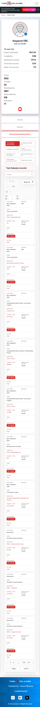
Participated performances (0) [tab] (12, 160)
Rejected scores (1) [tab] (26, 160)
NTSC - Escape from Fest (14, 632)
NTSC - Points (11, 358)
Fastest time (10, 310)
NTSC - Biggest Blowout (13, 217)
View (8, 242)
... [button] (8, 186)
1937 (8, 269)
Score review (26, 686)
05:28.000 (10, 637)
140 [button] (13, 186)
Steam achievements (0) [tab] (26, 149)
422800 (9, 412)
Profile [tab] (20, 120)
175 (8, 223)
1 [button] (10, 662)
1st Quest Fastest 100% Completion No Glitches (17, 499)
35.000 (9, 549)
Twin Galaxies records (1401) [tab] (11, 143)
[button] (11, 191)
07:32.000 (9, 316)
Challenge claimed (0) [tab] (26, 143)
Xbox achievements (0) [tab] (27, 154)
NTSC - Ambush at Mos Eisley (15, 544)
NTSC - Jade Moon (12, 588)
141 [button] (7, 192)
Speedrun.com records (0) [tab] (11, 154)
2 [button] (13, 181)
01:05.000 (9, 593)
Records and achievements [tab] (20, 134)
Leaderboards (20, 691)
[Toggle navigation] (37, 3)
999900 (9, 364)
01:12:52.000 (10, 505)
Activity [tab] (20, 127)
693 (8, 458)
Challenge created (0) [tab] (13, 149)
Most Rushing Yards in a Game (15, 263)
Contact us (14, 686)
